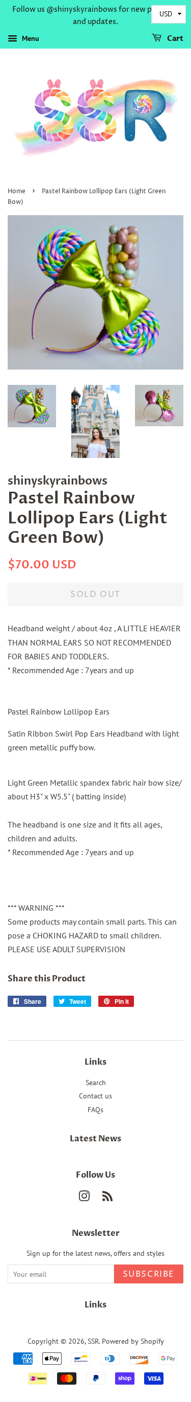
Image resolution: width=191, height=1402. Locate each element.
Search (96, 1082)
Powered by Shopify (133, 1341)
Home (16, 191)
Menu (29, 38)
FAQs (95, 1109)
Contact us (95, 1095)
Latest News (95, 1138)
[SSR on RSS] (107, 1198)
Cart (174, 38)
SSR (93, 1341)
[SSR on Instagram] (84, 1198)
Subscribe (149, 1274)
